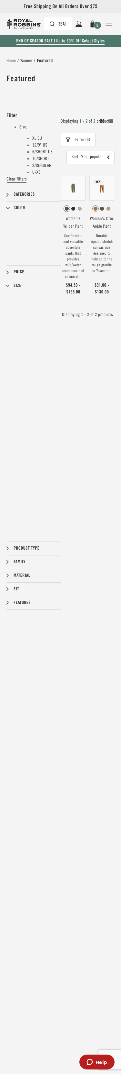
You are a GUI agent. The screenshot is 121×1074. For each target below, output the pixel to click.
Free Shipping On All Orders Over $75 (60, 6)
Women (26, 60)
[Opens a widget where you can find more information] (97, 1063)
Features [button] (22, 602)
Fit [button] (16, 589)
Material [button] (22, 575)
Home (11, 60)
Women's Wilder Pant (73, 222)
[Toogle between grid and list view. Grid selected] (107, 122)
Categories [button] (24, 194)
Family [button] (19, 561)
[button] (94, 24)
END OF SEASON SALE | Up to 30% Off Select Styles (60, 41)
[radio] (67, 208)
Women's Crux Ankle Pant (102, 222)
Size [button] (17, 285)
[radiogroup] (73, 208)
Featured (45, 60)
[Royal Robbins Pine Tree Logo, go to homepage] (27, 24)
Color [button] (19, 208)
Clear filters (16, 179)
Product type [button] (26, 548)
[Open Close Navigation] (109, 24)
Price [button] (19, 272)
